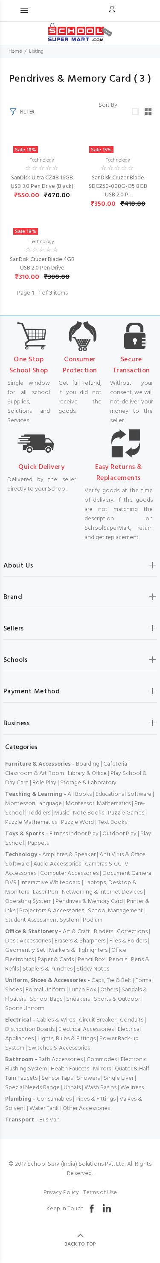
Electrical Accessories (86, 1029)
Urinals (72, 1088)
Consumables (54, 1099)
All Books (79, 794)
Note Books (88, 813)
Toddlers (39, 813)
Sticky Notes (92, 969)
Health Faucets (70, 1069)
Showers (88, 1078)
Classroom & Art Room (34, 773)
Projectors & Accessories (51, 911)
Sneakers (78, 999)
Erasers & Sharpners (80, 941)
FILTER (27, 112)
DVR (11, 883)
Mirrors (102, 1069)
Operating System (28, 901)
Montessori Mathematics (98, 804)
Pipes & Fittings (96, 1099)
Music (61, 813)
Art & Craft (76, 932)
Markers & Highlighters (78, 950)
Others (109, 990)
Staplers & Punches (48, 969)
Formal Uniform (45, 990)
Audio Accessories (57, 864)
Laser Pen (45, 892)
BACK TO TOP (80, 1244)
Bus (43, 1120)
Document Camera (126, 873)
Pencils (118, 960)
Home (15, 51)
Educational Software (123, 794)
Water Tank (44, 1108)
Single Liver (119, 1078)
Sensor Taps (57, 1078)
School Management (115, 911)
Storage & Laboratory (88, 783)
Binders (103, 932)
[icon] (111, 11)
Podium (92, 920)
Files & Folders (128, 941)
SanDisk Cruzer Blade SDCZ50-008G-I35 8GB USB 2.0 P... (118, 186)
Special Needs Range (32, 1088)
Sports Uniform (24, 1008)
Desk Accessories (28, 941)
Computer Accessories (69, 873)
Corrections (132, 932)
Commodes (102, 1059)
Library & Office (87, 773)
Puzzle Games (126, 813)
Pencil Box (91, 960)
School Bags (46, 999)
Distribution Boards (30, 1029)
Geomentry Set (25, 950)
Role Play (44, 783)
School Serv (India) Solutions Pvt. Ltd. (76, 1164)
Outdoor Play (119, 834)
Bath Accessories (60, 1059)
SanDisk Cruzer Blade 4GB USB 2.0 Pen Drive (42, 264)
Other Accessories (86, 1108)
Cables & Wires (55, 1020)
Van (54, 1120)
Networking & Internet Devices (102, 892)
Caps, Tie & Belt (111, 980)
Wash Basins (100, 1088)
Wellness (132, 1088)
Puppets (38, 843)
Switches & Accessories (59, 1048)
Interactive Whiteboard (50, 883)
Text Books (112, 822)
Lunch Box (82, 990)
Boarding (87, 764)
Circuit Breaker (97, 1020)
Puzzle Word (77, 822)
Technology (42, 160)
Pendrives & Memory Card (89, 901)
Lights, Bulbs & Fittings (67, 1039)
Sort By (108, 105)
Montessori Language (33, 804)
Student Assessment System (42, 920)
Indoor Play (84, 834)
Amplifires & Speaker (69, 855)
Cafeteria (115, 764)
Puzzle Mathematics (31, 822)
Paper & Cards (56, 960)
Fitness (58, 834)
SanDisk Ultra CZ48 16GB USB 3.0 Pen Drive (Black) (42, 182)
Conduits (131, 1020)
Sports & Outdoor (117, 999)
